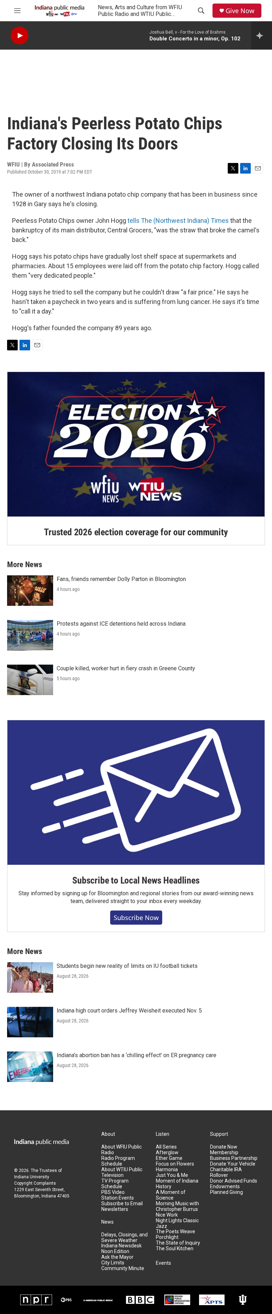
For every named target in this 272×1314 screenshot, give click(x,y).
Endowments (225, 1186)
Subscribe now (136, 917)
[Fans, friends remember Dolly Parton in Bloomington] (30, 590)
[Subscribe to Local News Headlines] (136, 792)
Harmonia (167, 1169)
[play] (19, 36)
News (107, 1222)
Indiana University (31, 1176)
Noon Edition (115, 1251)
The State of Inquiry (178, 1243)
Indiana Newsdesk (121, 1245)
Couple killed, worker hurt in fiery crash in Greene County (126, 668)
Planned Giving (226, 1192)
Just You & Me (172, 1175)
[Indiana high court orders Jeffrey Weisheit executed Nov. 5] (30, 1022)
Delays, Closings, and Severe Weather (124, 1237)
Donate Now (223, 1147)
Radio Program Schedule (118, 1161)
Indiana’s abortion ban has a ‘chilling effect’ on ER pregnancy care (136, 1055)
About (108, 1134)
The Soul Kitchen (174, 1248)
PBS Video (113, 1192)
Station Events (117, 1198)
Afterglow (167, 1152)
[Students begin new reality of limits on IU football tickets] (30, 977)
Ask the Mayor (117, 1257)
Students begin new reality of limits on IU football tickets (127, 966)
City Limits (112, 1262)
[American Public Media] (98, 1300)
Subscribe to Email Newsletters (122, 1206)
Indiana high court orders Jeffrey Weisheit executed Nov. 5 (129, 1010)
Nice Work (167, 1215)
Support (219, 1134)
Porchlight (167, 1237)
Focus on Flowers (175, 1164)
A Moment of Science (171, 1195)
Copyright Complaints (35, 1183)
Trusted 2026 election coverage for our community (136, 532)
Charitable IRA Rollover (226, 1172)
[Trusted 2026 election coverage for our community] (136, 444)
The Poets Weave (175, 1231)
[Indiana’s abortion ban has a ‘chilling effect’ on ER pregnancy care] (30, 1066)
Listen (162, 1134)
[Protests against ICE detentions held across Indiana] (30, 635)
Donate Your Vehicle (232, 1164)
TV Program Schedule (115, 1183)
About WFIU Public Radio (121, 1149)
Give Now (240, 11)
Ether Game (169, 1158)
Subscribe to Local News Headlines (135, 880)
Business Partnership (233, 1158)
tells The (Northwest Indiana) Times (178, 220)
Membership (224, 1152)
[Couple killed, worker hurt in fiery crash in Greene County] (30, 680)
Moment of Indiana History (177, 1183)
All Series (166, 1147)
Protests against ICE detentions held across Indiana (121, 623)
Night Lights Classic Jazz (177, 1223)
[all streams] (261, 35)
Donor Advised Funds (233, 1181)
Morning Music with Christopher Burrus (177, 1206)
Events (163, 1263)
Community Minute (122, 1268)
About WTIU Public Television (121, 1172)
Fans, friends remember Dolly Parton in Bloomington (121, 579)
